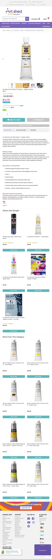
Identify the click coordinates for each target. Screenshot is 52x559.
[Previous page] (3, 59)
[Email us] (29, 519)
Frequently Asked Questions (19, 519)
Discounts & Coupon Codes (7, 540)
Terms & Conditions (7, 543)
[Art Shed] (13, 11)
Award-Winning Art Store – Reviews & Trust (7, 523)
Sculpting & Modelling (34, 23)
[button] (18, 93)
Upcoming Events (7, 527)
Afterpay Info (18, 529)
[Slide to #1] (12, 85)
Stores (4, 526)
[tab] (9, 130)
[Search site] (27, 19)
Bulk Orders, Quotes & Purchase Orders (20, 536)
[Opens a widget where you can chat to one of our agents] (43, 551)
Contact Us (17, 516)
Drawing (24, 23)
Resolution (17, 526)
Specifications (22, 130)
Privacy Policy (42, 518)
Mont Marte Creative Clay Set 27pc (12, 552)
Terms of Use (42, 520)
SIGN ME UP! (26, 508)
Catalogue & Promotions (5, 537)
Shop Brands (46, 26)
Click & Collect (18, 527)
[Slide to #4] (40, 85)
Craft (44, 23)
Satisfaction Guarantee (17, 533)
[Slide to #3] (33, 85)
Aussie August (5, 23)
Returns (17, 524)
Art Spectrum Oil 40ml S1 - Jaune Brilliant (37, 236)
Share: (5, 96)
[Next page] (48, 59)
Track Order (18, 521)
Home (4, 516)
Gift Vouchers (5, 26)
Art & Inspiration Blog (6, 529)
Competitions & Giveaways (6, 533)
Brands (4, 544)
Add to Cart (14, 120)
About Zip (17, 530)
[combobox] (16, 19)
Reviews (33, 130)
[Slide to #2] (26, 85)
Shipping (17, 523)
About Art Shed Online (6, 519)
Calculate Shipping (26, 125)
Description (9, 130)
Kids (48, 23)
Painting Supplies (15, 23)
